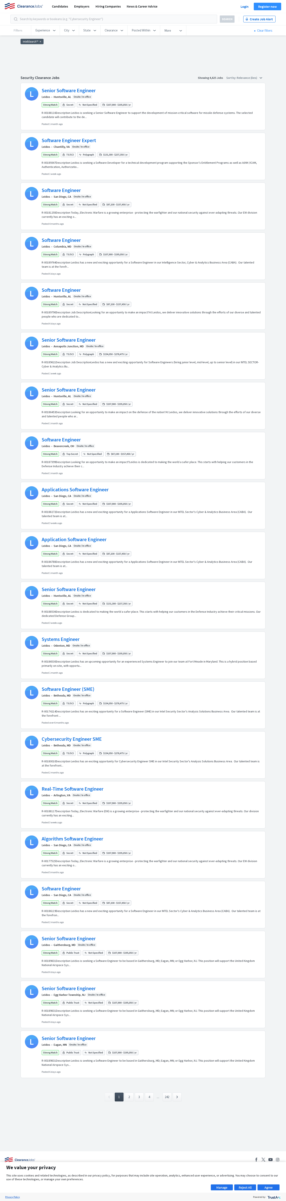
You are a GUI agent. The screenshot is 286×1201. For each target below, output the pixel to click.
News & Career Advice (142, 6)
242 (167, 1097)
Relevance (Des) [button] (247, 77)
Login (245, 6)
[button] (45, 30)
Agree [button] (268, 1187)
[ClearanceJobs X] (263, 1159)
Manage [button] (221, 1187)
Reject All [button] (245, 1187)
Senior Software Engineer (69, 90)
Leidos (46, 97)
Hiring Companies (108, 6)
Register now (267, 6)
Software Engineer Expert (69, 140)
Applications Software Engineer (75, 489)
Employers (81, 6)
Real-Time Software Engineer (72, 789)
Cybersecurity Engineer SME (72, 739)
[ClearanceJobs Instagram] (277, 1159)
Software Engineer (61, 190)
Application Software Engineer (74, 539)
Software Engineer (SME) (68, 689)
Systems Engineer (61, 639)
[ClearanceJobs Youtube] (270, 1159)
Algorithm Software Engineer (72, 838)
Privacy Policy (12, 1196)
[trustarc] (274, 1196)
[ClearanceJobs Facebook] (256, 1159)
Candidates (60, 6)
